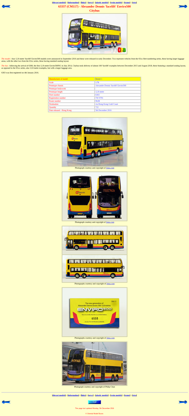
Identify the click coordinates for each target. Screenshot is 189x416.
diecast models (59, 2)
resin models (116, 2)
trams (127, 2)
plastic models (102, 2)
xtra (134, 2)
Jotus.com (110, 168)
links (83, 2)
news (90, 2)
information (73, 2)
